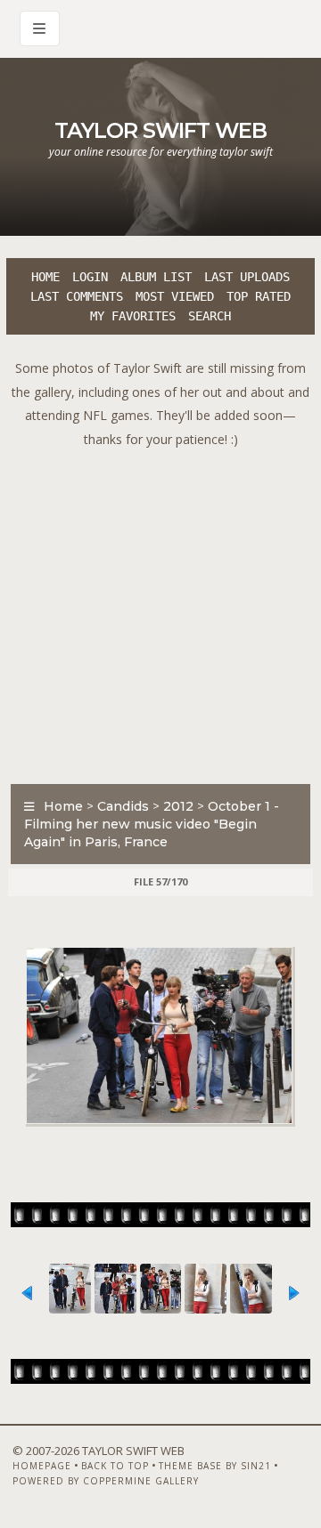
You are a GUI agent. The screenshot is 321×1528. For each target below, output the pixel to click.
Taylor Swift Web (160, 130)
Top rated (258, 296)
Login (90, 277)
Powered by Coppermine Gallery (105, 1481)
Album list (156, 277)
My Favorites (133, 316)
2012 (178, 806)
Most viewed (175, 296)
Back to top (115, 1465)
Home (45, 277)
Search (209, 316)
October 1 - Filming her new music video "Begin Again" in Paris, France (151, 824)
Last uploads (247, 277)
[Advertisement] (160, 611)
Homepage (41, 1465)
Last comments (76, 296)
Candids (123, 806)
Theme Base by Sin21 (215, 1465)
